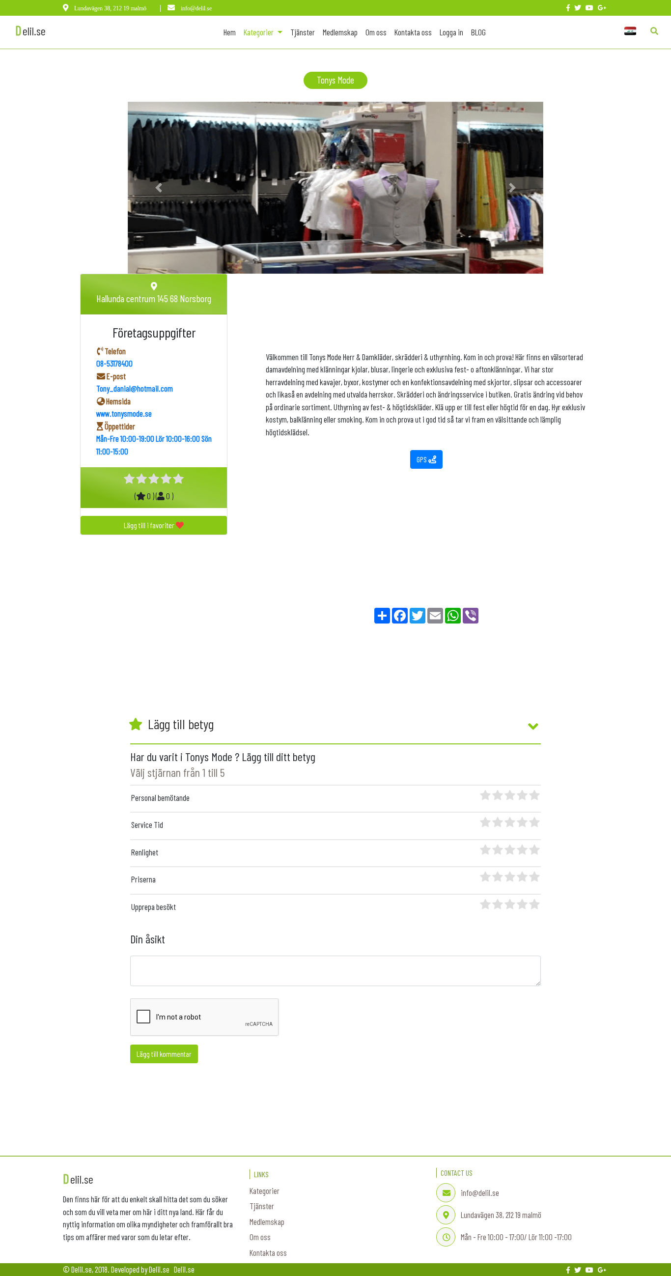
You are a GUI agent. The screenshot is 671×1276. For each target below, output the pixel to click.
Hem (232, 32)
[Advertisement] (431, 303)
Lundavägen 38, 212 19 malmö (110, 8)
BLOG (478, 32)
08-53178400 (114, 363)
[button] (159, 188)
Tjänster (302, 32)
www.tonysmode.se (124, 413)
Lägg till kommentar (164, 1053)
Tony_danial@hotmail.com (134, 388)
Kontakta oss (413, 32)
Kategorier (265, 1190)
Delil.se (184, 1269)
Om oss (376, 32)
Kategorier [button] (259, 32)
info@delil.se (195, 8)
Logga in (451, 32)
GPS (422, 459)
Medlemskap (340, 32)
